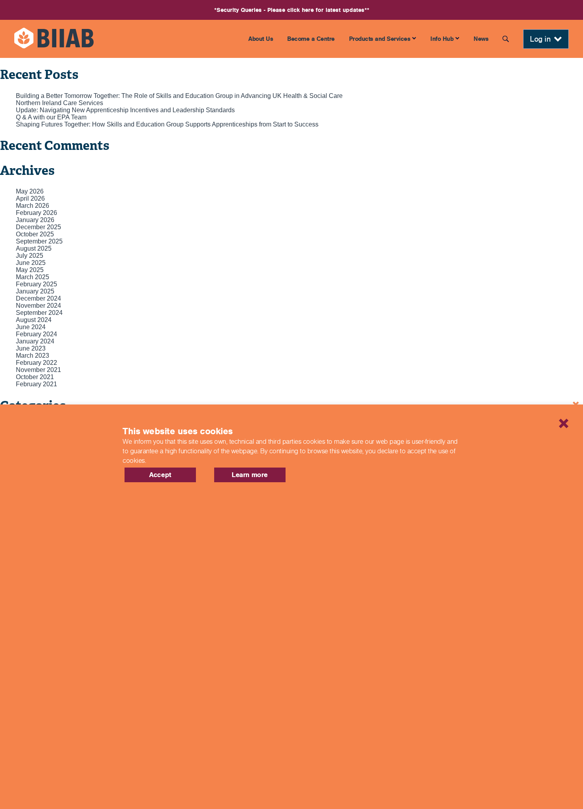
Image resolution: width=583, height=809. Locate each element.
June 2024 (31, 327)
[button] (533, 413)
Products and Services (379, 38)
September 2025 (39, 241)
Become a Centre (311, 38)
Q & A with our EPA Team (51, 117)
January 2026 (35, 220)
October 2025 (35, 234)
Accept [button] (160, 475)
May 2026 (30, 191)
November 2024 (38, 305)
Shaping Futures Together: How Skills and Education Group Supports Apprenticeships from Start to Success (167, 124)
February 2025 (36, 284)
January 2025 (35, 291)
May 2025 (30, 269)
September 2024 (39, 312)
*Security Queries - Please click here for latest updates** (291, 10)
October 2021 (35, 377)
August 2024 (34, 319)
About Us (260, 38)
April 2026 (30, 198)
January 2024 (35, 341)
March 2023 (32, 355)
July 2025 (29, 255)
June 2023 (31, 348)
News (481, 38)
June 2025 (31, 262)
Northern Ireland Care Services (59, 103)
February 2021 (36, 384)
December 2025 (38, 227)
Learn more (250, 475)
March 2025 (32, 277)
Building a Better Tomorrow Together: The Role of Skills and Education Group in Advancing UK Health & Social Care (179, 95)
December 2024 (38, 298)
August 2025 (34, 248)
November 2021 (38, 369)
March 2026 (32, 205)
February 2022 (36, 362)
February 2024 (36, 334)
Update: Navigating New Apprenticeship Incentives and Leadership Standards (125, 110)
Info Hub (441, 38)
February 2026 (36, 212)
